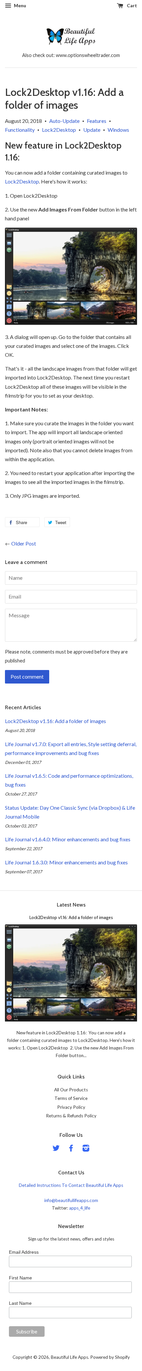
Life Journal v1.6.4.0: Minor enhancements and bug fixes (67, 839)
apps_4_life (79, 1208)
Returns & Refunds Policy (71, 1115)
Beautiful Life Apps (69, 1357)
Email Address (24, 1252)
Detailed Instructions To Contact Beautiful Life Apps (71, 1185)
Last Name (20, 1303)
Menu (19, 5)
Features (96, 121)
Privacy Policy (71, 1107)
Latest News (71, 905)
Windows (118, 129)
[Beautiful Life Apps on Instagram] (85, 1149)
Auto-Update (64, 121)
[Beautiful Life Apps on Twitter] (56, 1149)
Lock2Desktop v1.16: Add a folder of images (55, 721)
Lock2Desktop (59, 129)
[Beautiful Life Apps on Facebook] (71, 1149)
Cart (131, 5)
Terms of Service (71, 1098)
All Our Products (71, 1089)
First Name (20, 1277)
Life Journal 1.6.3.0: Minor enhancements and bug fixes (66, 862)
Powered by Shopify (110, 1357)
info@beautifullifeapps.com (71, 1200)
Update (91, 129)
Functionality (20, 129)
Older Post (23, 543)
